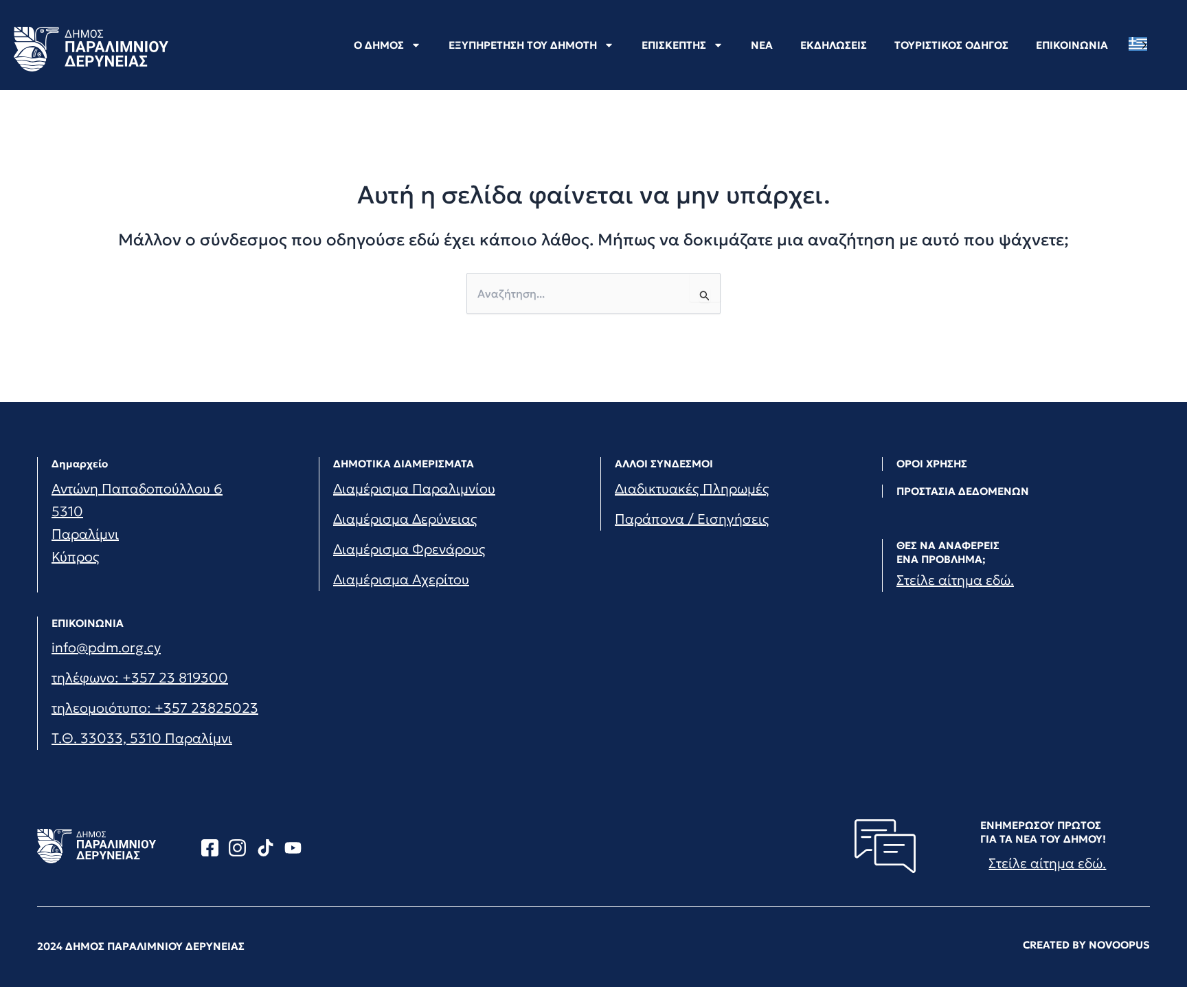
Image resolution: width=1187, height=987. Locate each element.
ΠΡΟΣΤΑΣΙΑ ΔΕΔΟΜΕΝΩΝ (962, 491)
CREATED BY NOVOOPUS (1086, 944)
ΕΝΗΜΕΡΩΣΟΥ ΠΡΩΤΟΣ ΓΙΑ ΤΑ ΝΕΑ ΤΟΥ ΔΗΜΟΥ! (1043, 832)
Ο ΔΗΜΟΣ (379, 45)
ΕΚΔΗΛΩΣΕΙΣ (833, 45)
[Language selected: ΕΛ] (1141, 44)
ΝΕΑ (762, 45)
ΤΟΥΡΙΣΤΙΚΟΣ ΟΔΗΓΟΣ (951, 45)
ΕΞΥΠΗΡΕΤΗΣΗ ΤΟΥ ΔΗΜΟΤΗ (523, 45)
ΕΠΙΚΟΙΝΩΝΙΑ (1072, 45)
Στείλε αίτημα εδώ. (955, 580)
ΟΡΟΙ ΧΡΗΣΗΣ (931, 463)
